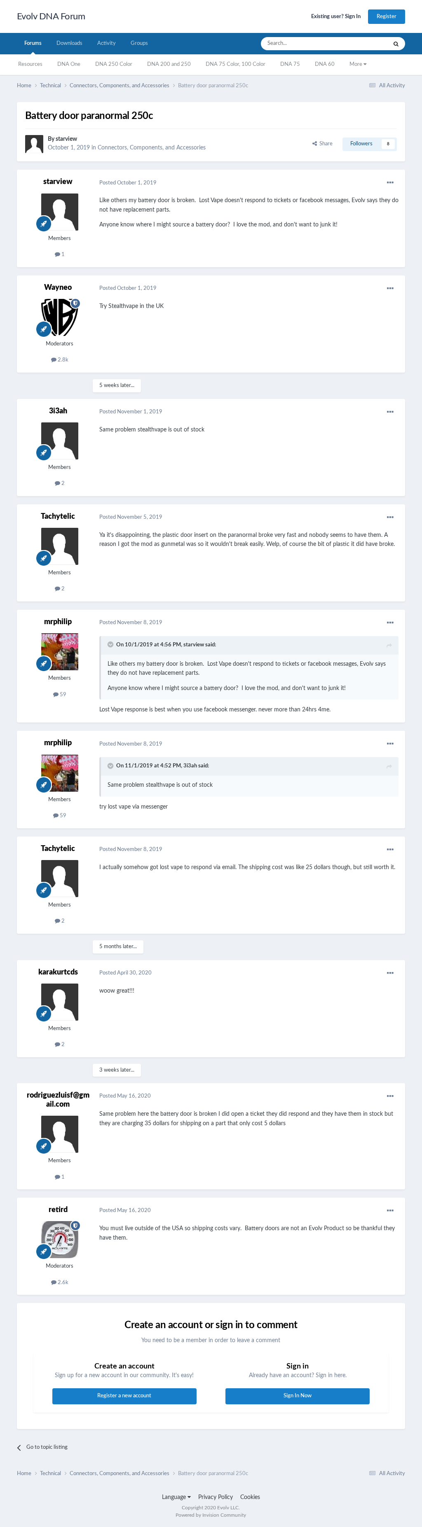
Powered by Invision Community (211, 1515)
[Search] (396, 43)
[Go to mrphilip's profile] (59, 651)
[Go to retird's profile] (59, 1239)
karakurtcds (58, 972)
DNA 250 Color (113, 64)
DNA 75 (290, 64)
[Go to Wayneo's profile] (59, 317)
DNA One (68, 64)
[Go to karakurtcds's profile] (59, 1002)
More (356, 64)
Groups (139, 43)
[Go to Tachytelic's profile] (59, 546)
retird (58, 1210)
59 (62, 694)
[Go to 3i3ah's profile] (59, 440)
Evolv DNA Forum (51, 16)
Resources (30, 64)
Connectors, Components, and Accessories (152, 148)
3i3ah (58, 411)
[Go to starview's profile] (34, 144)
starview (66, 139)
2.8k (62, 360)
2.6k (62, 1282)
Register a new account (124, 1396)
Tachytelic (58, 516)
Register (386, 16)
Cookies (250, 1497)
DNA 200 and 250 (169, 64)
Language (175, 1497)
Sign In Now (298, 1396)
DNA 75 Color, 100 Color (235, 64)
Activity (106, 43)
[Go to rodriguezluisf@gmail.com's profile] (59, 1134)
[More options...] (390, 183)
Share (325, 144)
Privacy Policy (215, 1497)
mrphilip (58, 622)
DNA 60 (325, 64)
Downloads (69, 43)
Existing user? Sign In (336, 16)
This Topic (365, 43)
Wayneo (58, 287)
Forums (33, 43)
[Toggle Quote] (111, 644)
